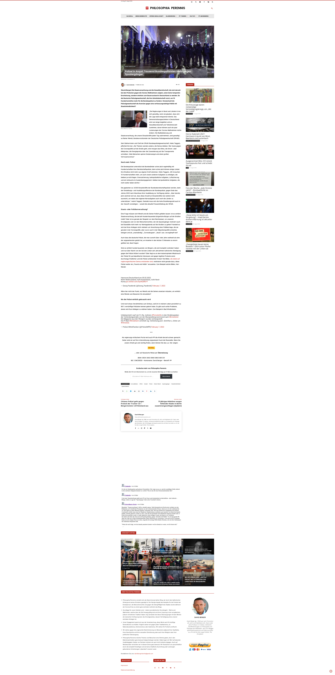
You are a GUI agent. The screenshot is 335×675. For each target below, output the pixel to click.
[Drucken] (134, 391)
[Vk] (208, 2)
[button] (212, 8)
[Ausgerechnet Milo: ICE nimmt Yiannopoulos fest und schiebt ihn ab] (200, 152)
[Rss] (212, 2)
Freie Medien (189, 251)
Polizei (150, 384)
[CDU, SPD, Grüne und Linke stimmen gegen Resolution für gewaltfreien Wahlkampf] (167, 580)
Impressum (124, 665)
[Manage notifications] (331, 671)
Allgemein (189, 224)
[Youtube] (200, 2)
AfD (155, 548)
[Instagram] (191, 2)
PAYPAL (151, 348)
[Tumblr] (155, 391)
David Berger (130, 85)
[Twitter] (196, 2)
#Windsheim (134, 321)
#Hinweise (125, 323)
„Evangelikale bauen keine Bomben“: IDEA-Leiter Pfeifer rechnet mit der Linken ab (198, 246)
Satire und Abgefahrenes (192, 140)
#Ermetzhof (173, 317)
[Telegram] (130, 391)
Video (155, 564)
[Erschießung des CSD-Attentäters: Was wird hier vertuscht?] (167, 564)
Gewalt (146, 384)
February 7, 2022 (158, 286)
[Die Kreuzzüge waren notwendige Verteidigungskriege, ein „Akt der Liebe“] (200, 95)
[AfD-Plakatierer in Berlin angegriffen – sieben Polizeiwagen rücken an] (167, 548)
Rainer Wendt (157, 384)
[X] (122, 391)
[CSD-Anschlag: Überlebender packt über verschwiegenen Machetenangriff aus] (136, 554)
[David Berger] (123, 85)
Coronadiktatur (134, 384)
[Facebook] (135, 427)
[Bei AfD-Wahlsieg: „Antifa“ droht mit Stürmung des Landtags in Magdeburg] (198, 570)
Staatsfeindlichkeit (175, 384)
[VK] (142, 391)
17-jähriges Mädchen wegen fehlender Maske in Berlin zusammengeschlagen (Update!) (168, 404)
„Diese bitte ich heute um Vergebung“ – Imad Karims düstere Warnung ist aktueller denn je (199, 218)
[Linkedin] (150, 391)
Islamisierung (126, 559)
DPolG (141, 384)
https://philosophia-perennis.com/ (143, 417)
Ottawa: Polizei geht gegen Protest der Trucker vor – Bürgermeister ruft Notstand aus (134, 404)
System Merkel (125, 386)
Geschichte (189, 113)
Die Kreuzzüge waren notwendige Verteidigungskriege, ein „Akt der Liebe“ (198, 108)
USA (187, 167)
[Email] (138, 391)
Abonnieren (166, 376)
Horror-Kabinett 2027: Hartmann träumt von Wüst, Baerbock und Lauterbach (198, 136)
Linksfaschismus (189, 547)
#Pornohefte (157, 315)
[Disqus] (151, 458)
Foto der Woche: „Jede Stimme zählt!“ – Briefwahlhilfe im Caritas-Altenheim (199, 190)
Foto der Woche (190, 194)
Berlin (156, 580)
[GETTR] (138, 427)
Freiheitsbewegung (130, 66)
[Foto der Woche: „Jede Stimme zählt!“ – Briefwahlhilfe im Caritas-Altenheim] (200, 179)
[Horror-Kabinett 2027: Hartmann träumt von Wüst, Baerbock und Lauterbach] (200, 125)
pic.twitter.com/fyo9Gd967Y (137, 282)
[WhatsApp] (126, 391)
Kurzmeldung (188, 575)
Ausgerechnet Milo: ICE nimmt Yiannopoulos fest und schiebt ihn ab (199, 163)
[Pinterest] (204, 2)
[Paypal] (144, 427)
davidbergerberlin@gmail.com (143, 653)
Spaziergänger (166, 384)
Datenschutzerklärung (128, 670)
